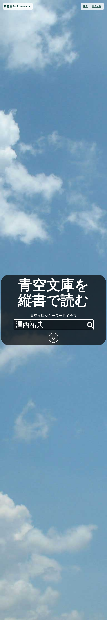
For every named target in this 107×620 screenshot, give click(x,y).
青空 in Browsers (18, 6)
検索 (85, 6)
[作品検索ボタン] (90, 324)
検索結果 (96, 6)
